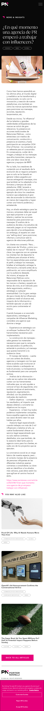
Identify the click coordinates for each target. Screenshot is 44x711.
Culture (6, 646)
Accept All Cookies (22, 707)
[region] (22, 695)
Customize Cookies (22, 694)
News (5, 542)
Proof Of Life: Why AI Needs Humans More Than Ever (20, 533)
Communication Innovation (13, 539)
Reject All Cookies (22, 701)
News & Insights (15, 17)
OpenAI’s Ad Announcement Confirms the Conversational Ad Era (19, 586)
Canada (7, 48)
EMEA (17, 48)
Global (26, 48)
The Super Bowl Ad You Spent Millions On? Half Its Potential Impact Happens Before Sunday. (20, 640)
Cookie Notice (34, 690)
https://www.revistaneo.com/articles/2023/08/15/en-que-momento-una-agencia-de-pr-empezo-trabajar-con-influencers (22, 484)
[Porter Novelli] (4, 4)
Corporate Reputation (11, 595)
